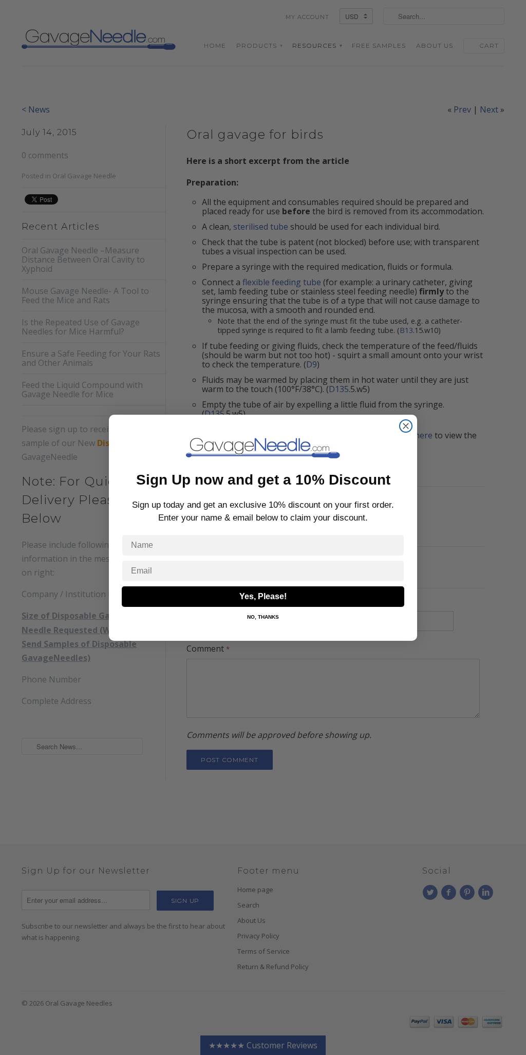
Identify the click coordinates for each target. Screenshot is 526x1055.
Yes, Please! (263, 596)
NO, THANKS (263, 617)
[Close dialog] (406, 426)
